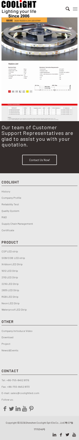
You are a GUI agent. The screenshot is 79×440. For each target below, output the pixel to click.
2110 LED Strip (10, 277)
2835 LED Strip (10, 290)
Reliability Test (10, 204)
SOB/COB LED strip (13, 257)
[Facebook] (5, 408)
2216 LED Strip (10, 283)
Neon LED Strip (11, 303)
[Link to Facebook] (61, 434)
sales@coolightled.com (25, 392)
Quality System (10, 210)
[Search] (65, 8)
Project (6, 343)
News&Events (10, 350)
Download (7, 337)
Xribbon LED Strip (12, 264)
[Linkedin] (18, 408)
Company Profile (12, 197)
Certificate (8, 230)
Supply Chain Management (17, 223)
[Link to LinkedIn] (54, 434)
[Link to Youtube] (74, 434)
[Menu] (75, 8)
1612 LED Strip (10, 270)
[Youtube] (24, 408)
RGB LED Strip (10, 296)
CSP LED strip (10, 251)
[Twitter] (11, 408)
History (6, 191)
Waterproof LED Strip (14, 309)
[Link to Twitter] (67, 434)
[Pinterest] (31, 408)
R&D (4, 217)
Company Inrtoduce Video (17, 330)
